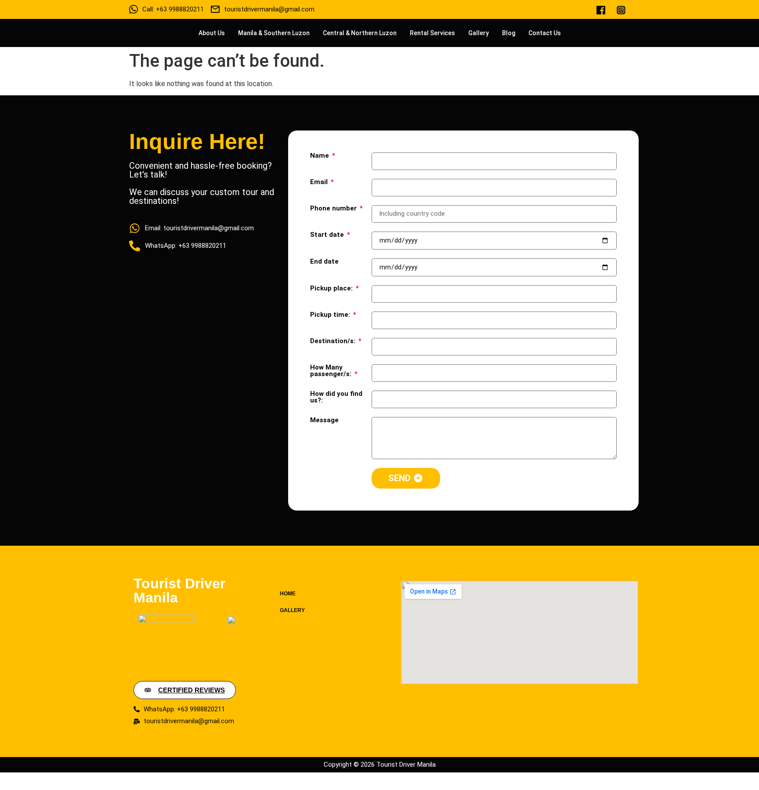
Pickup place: (332, 288)
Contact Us (544, 32)
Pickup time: (331, 315)
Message (324, 420)
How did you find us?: (336, 397)
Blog (508, 32)
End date (324, 261)
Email (319, 182)
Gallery (478, 32)
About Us (212, 32)
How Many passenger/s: (331, 371)
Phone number (334, 208)
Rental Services (432, 32)
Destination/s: (333, 341)
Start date (328, 235)
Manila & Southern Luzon (274, 32)
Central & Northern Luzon (360, 32)
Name (320, 155)
